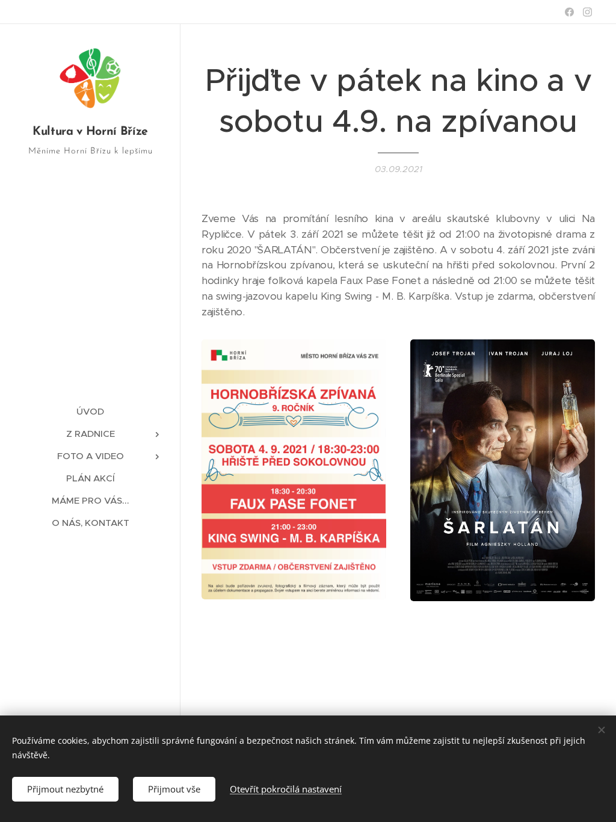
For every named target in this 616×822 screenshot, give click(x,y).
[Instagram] (587, 12)
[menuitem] (90, 411)
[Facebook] (569, 12)
